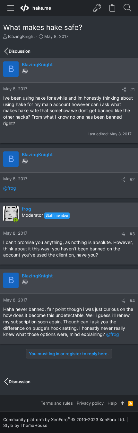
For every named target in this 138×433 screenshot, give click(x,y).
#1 (132, 89)
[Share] (124, 89)
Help (112, 403)
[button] (11, 8)
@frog (9, 188)
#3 (132, 233)
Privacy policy (90, 403)
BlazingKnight (21, 36)
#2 (132, 179)
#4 (132, 300)
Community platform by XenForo (64, 419)
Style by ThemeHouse (25, 425)
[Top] (122, 403)
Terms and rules (57, 403)
